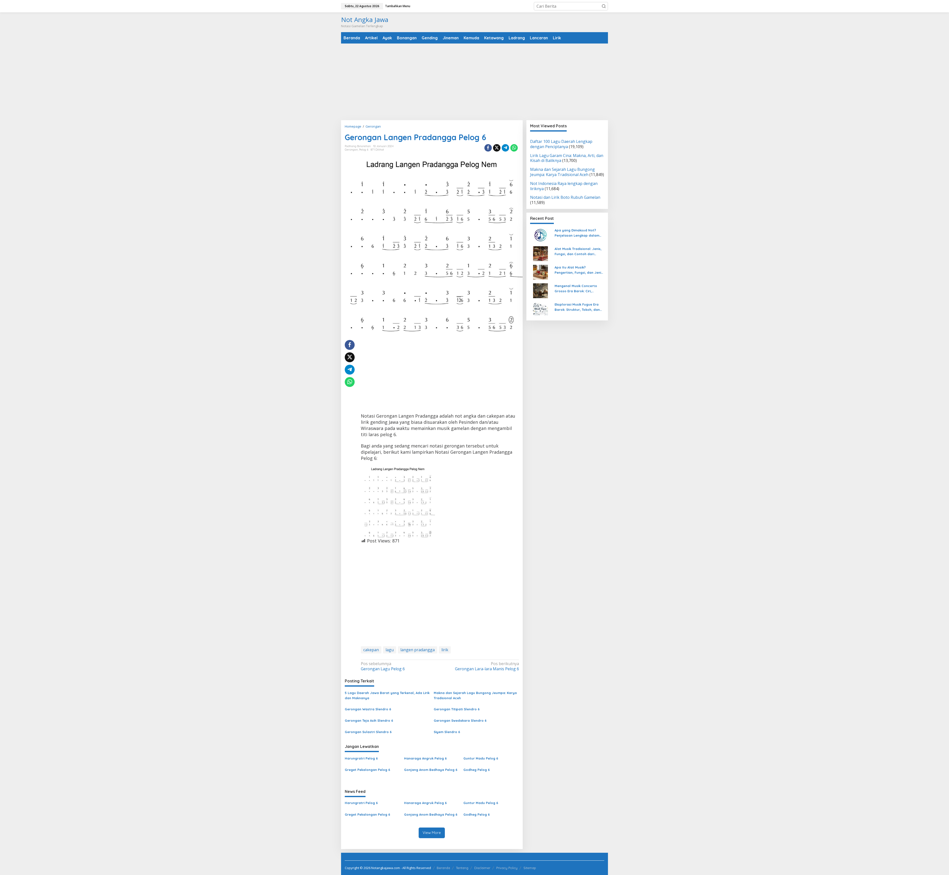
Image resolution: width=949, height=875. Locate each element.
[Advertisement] (474, 81)
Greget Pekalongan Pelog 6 (367, 770)
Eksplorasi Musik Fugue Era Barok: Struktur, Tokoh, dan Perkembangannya (577, 307)
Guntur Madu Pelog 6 (480, 758)
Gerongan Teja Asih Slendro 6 (369, 720)
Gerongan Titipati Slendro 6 (457, 709)
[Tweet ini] (496, 148)
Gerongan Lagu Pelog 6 (383, 666)
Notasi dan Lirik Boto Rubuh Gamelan (565, 197)
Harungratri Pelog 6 (361, 758)
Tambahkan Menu (397, 6)
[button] (604, 6)
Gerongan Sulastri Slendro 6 (368, 732)
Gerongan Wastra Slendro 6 (368, 709)
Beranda (443, 868)
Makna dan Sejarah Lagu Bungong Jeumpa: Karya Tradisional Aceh (475, 695)
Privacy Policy (507, 868)
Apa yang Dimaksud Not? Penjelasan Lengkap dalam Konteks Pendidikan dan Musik (579, 233)
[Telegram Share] (505, 148)
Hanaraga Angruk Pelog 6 (425, 758)
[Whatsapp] (514, 148)
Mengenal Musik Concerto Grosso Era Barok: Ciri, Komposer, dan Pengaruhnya (579, 289)
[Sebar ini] (488, 148)
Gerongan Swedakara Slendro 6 (460, 720)
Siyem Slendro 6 (447, 732)
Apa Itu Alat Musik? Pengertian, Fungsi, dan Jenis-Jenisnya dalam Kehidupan (579, 270)
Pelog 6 (363, 149)
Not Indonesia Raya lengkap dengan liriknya (564, 186)
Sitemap (529, 868)
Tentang (462, 868)
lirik (444, 649)
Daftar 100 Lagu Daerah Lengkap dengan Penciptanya (561, 144)
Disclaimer (482, 868)
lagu (390, 649)
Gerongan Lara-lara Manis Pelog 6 (487, 666)
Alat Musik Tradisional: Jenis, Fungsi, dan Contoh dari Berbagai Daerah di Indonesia (579, 252)
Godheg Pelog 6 (476, 770)
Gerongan (351, 149)
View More (432, 832)
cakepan (371, 649)
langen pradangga (417, 649)
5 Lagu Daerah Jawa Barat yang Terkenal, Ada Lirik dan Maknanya (387, 695)
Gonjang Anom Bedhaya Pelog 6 (430, 770)
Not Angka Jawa (364, 19)
